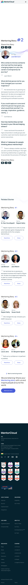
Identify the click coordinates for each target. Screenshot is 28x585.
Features (3, 500)
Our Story (17, 526)
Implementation (4, 506)
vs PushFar (17, 556)
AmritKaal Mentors (20, 529)
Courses (3, 553)
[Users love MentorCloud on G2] (3, 465)
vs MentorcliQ (18, 553)
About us (17, 520)
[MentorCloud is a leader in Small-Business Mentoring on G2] (3, 478)
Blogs (2, 546)
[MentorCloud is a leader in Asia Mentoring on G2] (10, 465)
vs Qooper (17, 559)
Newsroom (3, 556)
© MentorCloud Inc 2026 (6, 579)
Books (2, 550)
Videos (2, 559)
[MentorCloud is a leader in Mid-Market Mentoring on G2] (17, 471)
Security (3, 503)
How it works (5, 497)
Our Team (17, 533)
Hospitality (17, 500)
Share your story (8, 390)
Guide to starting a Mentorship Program (5, 569)
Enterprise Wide (4, 526)
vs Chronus (17, 546)
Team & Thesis (18, 523)
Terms (16, 582)
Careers (3, 562)
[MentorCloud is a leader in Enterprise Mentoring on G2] (17, 465)
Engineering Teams (5, 523)
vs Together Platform (19, 562)
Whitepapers (4, 565)
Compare (17, 543)
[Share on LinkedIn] (9, 47)
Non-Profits (17, 503)
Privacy (2, 582)
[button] (25, 2)
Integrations (4, 509)
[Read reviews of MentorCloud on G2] (7, 487)
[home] (7, 1)
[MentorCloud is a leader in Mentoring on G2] (10, 471)
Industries (17, 497)
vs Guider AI (17, 550)
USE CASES (4, 520)
